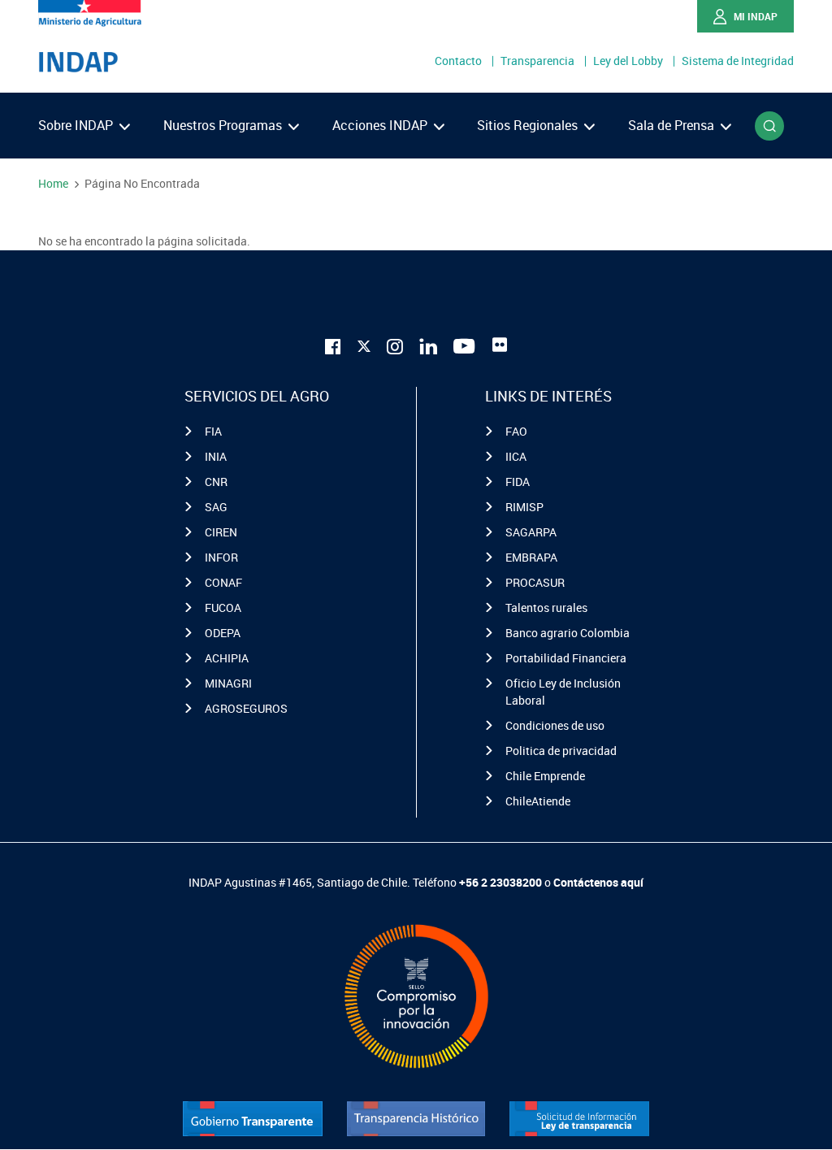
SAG (216, 506)
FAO (516, 431)
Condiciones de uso (554, 725)
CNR (216, 481)
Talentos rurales (546, 607)
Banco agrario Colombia (567, 632)
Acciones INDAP (381, 125)
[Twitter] (364, 342)
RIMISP (524, 506)
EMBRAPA (531, 557)
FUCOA (223, 607)
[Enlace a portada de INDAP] (78, 62)
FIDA (517, 481)
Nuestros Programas (224, 125)
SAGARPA (531, 532)
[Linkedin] (428, 345)
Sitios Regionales (529, 125)
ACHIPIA (227, 658)
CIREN (221, 532)
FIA (213, 431)
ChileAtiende (537, 801)
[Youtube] (464, 345)
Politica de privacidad (561, 750)
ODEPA (222, 632)
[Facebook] (333, 345)
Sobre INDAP (77, 125)
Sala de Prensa (672, 125)
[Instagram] (395, 345)
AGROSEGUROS (246, 708)
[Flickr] (499, 344)
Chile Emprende (545, 775)
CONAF (223, 582)
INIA (216, 456)
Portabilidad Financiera (565, 658)
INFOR (221, 557)
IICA (515, 456)
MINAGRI (228, 683)
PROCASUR (535, 582)
